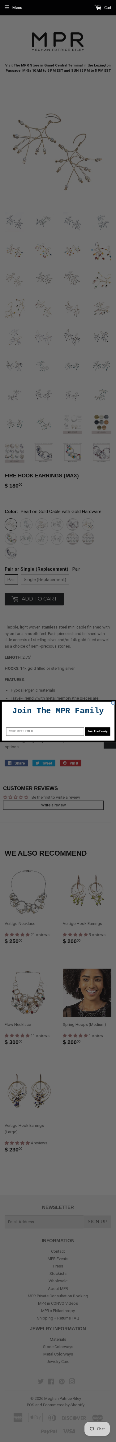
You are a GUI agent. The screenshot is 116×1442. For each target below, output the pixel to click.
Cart (107, 7)
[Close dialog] (113, 703)
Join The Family (97, 731)
